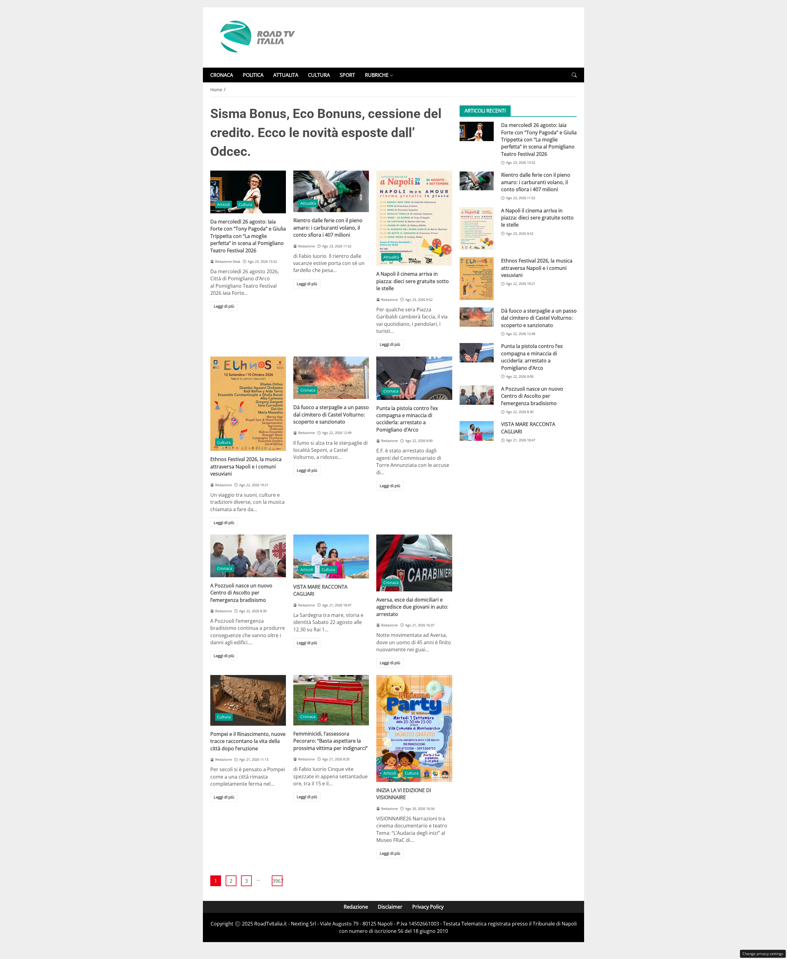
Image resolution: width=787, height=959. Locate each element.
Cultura (245, 204)
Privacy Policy (428, 906)
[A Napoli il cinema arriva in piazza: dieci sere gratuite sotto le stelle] (414, 218)
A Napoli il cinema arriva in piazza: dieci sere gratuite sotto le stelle (412, 281)
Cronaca (307, 390)
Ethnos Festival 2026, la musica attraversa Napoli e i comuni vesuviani (246, 466)
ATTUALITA (285, 75)
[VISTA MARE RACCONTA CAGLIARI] (331, 556)
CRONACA (221, 75)
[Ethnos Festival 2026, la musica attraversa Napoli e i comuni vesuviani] (248, 404)
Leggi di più (224, 306)
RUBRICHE (377, 75)
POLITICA (253, 75)
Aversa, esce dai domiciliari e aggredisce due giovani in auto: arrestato (412, 607)
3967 (277, 881)
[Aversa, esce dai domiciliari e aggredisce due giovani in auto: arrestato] (414, 563)
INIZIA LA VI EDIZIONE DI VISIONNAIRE (403, 794)
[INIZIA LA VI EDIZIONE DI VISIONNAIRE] (414, 728)
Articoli (223, 204)
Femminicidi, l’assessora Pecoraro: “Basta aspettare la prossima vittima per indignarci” (330, 741)
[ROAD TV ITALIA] (256, 37)
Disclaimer (390, 906)
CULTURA (319, 75)
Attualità (308, 203)
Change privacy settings (762, 953)
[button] (574, 75)
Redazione (356, 906)
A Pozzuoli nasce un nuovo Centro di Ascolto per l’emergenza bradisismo (241, 592)
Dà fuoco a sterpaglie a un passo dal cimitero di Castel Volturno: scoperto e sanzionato (331, 414)
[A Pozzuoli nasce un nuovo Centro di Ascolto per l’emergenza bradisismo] (248, 556)
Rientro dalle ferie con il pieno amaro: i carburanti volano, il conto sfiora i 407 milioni (327, 227)
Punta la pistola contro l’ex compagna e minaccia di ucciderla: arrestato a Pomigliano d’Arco (407, 419)
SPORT (347, 75)
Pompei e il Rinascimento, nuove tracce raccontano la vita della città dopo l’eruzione (248, 741)
